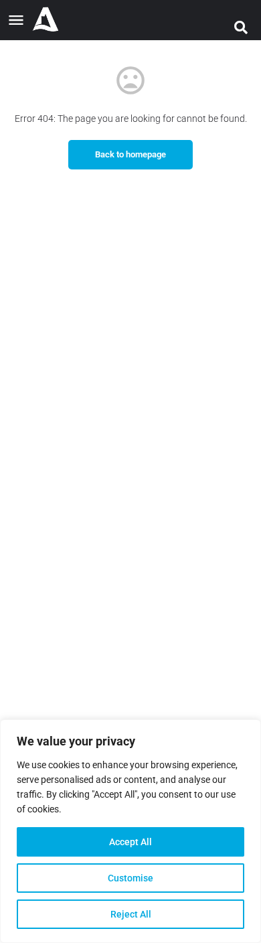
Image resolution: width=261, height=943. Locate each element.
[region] (130, 831)
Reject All (130, 914)
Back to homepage (130, 154)
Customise (130, 878)
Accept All (130, 842)
